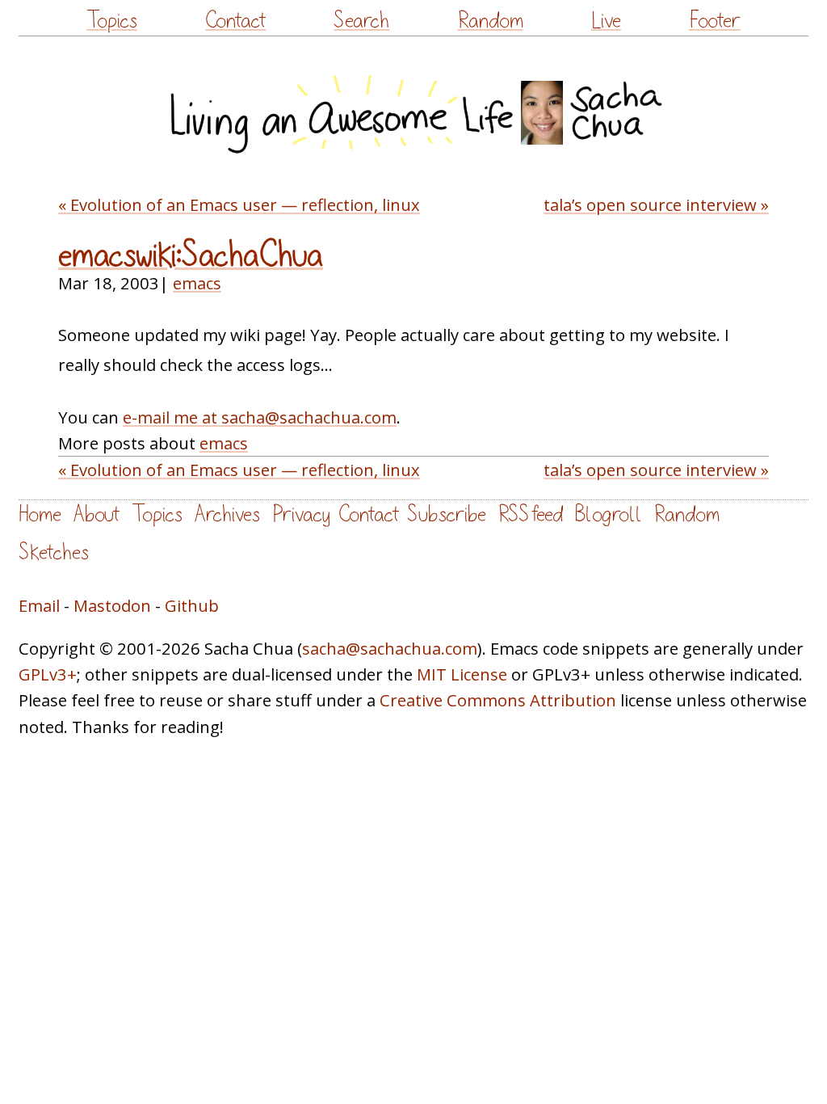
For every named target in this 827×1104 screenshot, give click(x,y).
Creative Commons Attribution (498, 700)
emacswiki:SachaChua (190, 255)
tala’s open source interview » (656, 204)
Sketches (54, 552)
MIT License (462, 674)
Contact (235, 21)
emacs (197, 283)
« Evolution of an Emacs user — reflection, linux (239, 204)
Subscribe (446, 514)
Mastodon (112, 605)
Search (361, 21)
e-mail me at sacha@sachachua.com (260, 417)
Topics (111, 21)
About (96, 514)
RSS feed (530, 514)
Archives (227, 514)
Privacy (301, 514)
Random (490, 21)
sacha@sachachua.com (389, 648)
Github (192, 605)
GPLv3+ (48, 674)
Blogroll (608, 514)
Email (39, 605)
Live (606, 21)
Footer (715, 21)
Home (40, 514)
